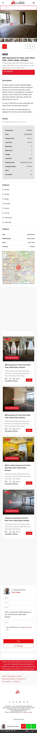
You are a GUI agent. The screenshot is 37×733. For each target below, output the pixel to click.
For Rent (5, 54)
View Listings (16, 592)
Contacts (16, 681)
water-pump (8, 217)
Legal (18, 676)
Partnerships (11, 676)
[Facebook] (9, 702)
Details (29, 380)
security (6, 213)
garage (6, 199)
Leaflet (16, 283)
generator (7, 203)
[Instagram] (16, 702)
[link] (18, 349)
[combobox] (18, 623)
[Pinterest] (27, 702)
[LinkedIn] (20, 702)
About (4, 676)
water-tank (7, 222)
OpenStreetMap (24, 283)
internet (6, 208)
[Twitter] (13, 702)
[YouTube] (23, 702)
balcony (6, 189)
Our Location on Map (25, 712)
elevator (6, 194)
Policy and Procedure (8, 679)
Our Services (21, 679)
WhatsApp (19, 646)
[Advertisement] (18, 308)
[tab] (4, 46)
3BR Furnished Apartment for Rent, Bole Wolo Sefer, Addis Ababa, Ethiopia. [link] (18, 468)
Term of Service (6, 681)
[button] (27, 46)
